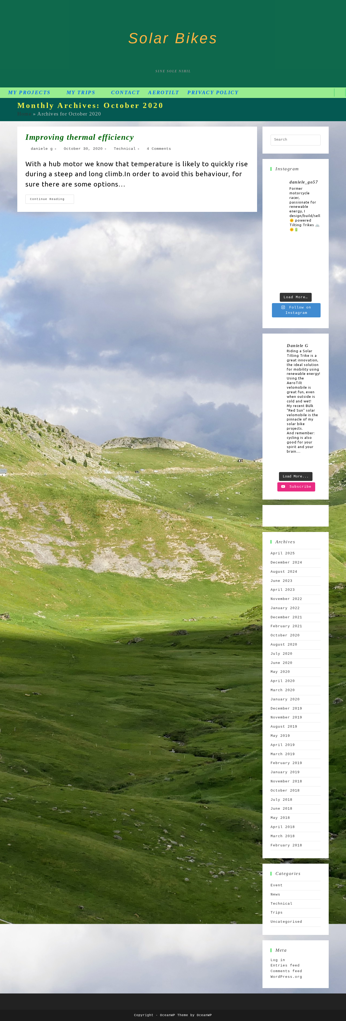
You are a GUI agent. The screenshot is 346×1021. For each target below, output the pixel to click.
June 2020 (281, 663)
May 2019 (280, 736)
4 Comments (159, 149)
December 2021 (286, 617)
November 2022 (286, 599)
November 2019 (286, 717)
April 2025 (283, 553)
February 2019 (286, 763)
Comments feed (286, 971)
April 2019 (283, 745)
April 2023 (283, 590)
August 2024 (284, 572)
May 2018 (280, 818)
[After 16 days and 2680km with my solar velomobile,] (313, 245)
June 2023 (281, 581)
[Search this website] (296, 140)
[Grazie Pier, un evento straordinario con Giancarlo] (278, 245)
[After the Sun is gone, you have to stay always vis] (313, 263)
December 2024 (286, 563)
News (275, 895)
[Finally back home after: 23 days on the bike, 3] (295, 245)
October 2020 (285, 635)
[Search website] (340, 92)
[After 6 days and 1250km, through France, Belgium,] (295, 263)
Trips (277, 913)
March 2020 (283, 690)
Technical (125, 149)
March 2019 (283, 754)
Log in (278, 960)
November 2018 (286, 781)
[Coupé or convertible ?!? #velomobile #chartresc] (313, 280)
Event (277, 885)
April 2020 (283, 681)
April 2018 (283, 827)
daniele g (42, 149)
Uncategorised (286, 922)
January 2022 (285, 608)
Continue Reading (52, 198)
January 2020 (285, 699)
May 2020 (280, 672)
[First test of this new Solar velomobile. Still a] (295, 280)
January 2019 (285, 772)
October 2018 (285, 791)
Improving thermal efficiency (79, 137)
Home (24, 114)
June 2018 (281, 809)
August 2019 (284, 727)
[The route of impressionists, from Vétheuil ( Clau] (278, 280)
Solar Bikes (173, 38)
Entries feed (285, 966)
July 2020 (281, 654)
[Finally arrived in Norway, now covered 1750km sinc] (278, 263)
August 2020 (284, 645)
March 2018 (283, 836)
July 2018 (281, 800)
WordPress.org (286, 977)
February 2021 (286, 626)
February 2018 (286, 845)
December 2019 (286, 709)
